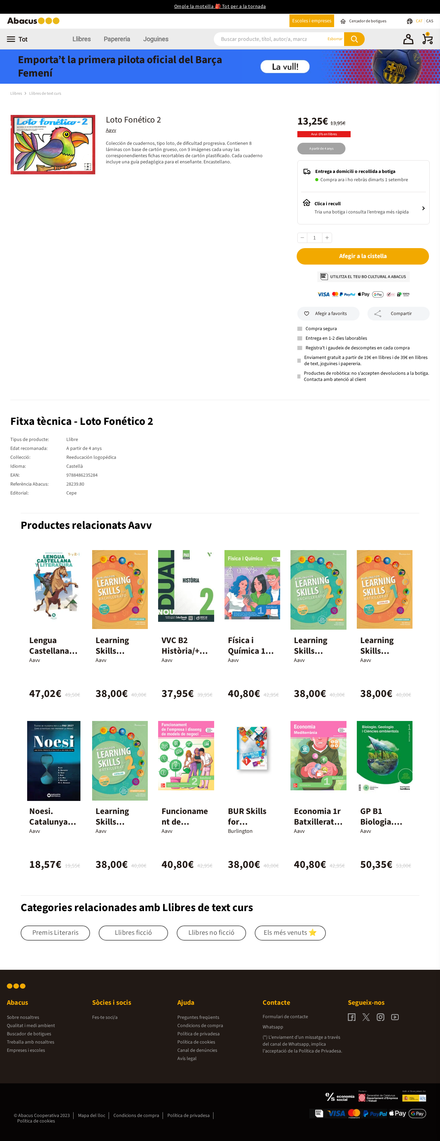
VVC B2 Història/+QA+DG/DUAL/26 (186, 656)
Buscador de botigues (29, 1034)
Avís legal (187, 1058)
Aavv (111, 130)
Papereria (117, 39)
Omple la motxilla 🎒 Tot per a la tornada (220, 6)
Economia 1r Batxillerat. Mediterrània (318, 822)
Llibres (82, 39)
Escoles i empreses (311, 20)
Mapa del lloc (91, 1115)
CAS (429, 21)
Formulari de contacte (285, 1016)
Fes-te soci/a (105, 1017)
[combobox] (261, 39)
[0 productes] (427, 43)
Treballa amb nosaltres (30, 1042)
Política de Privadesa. (320, 1051)
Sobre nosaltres (23, 1017)
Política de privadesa (198, 1034)
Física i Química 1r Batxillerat (248, 651)
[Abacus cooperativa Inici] (35, 23)
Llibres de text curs (45, 93)
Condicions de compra (200, 1025)
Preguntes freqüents (198, 1017)
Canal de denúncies (197, 1050)
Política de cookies (196, 1042)
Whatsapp (273, 1027)
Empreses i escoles (26, 1050)
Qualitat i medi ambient (31, 1025)
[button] (408, 40)
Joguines (155, 39)
